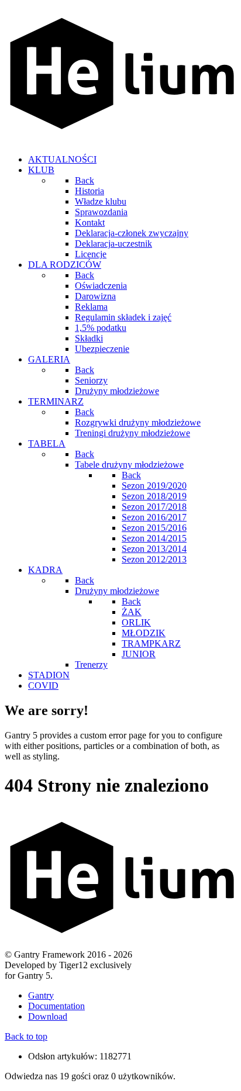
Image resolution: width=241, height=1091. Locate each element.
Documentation (56, 1006)
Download (47, 1016)
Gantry (41, 995)
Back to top (26, 1036)
